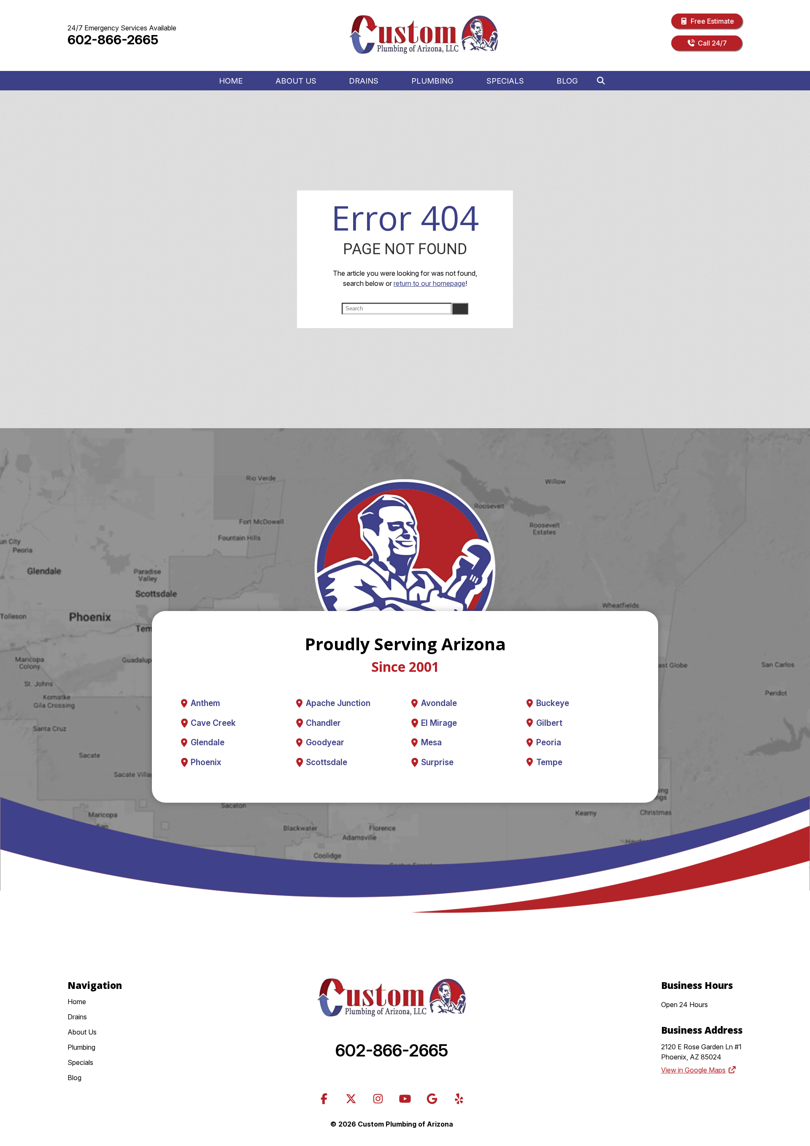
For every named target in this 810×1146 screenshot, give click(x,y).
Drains (363, 80)
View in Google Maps (693, 1070)
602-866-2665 (113, 39)
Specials (505, 80)
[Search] (601, 81)
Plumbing (432, 80)
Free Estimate (712, 21)
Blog (567, 80)
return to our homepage (429, 283)
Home (231, 80)
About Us (295, 80)
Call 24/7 (712, 43)
